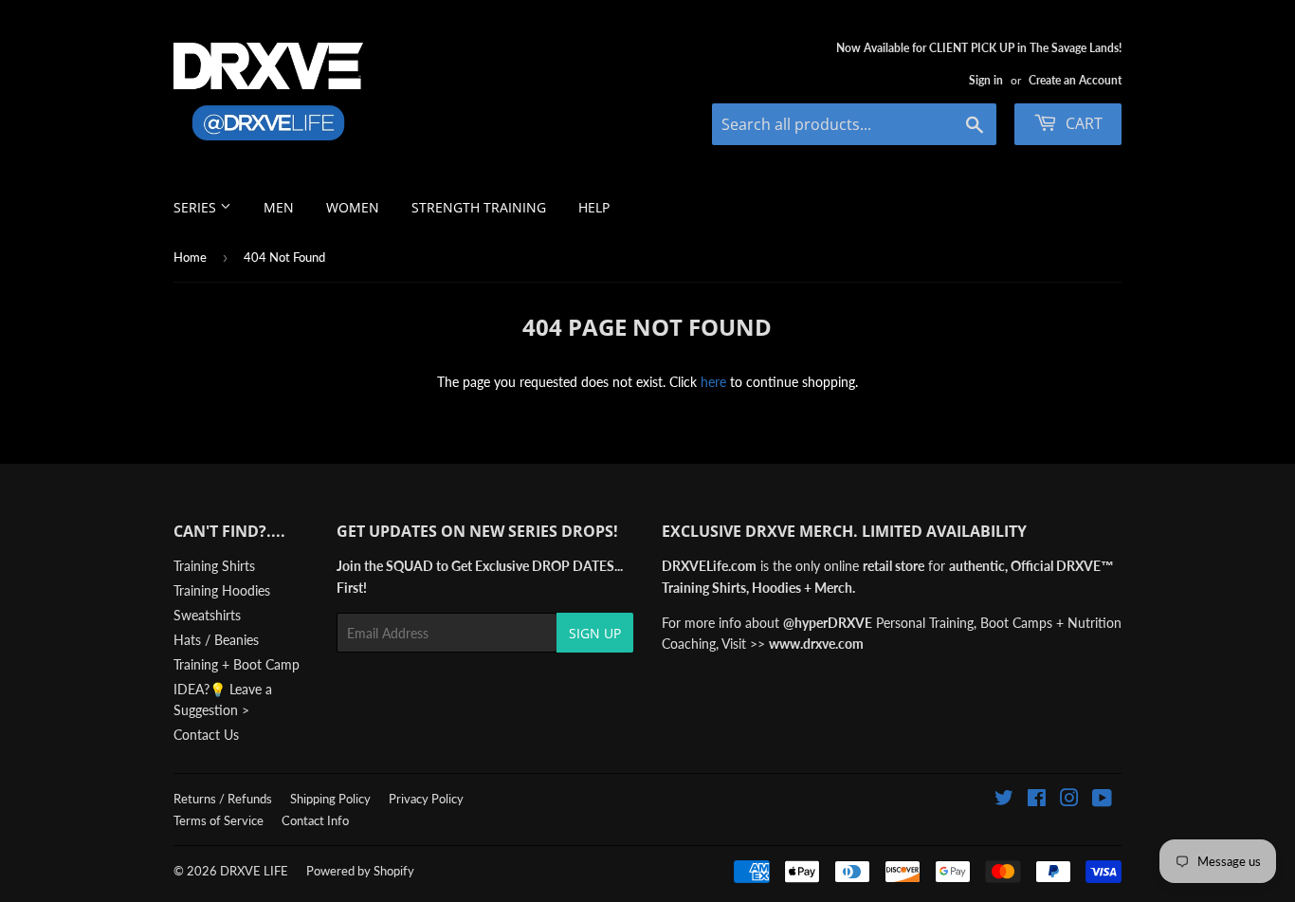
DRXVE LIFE (254, 870)
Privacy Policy (426, 798)
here (713, 382)
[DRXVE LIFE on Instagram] (1069, 800)
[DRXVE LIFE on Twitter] (1003, 800)
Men (279, 207)
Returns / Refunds (222, 798)
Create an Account (1075, 80)
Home (190, 257)
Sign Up (595, 633)
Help (594, 207)
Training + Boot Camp (236, 664)
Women (352, 207)
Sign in (986, 80)
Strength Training (478, 207)
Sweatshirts (207, 615)
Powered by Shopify (360, 870)
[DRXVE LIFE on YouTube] (1102, 800)
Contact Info (315, 820)
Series (196, 207)
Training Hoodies (221, 590)
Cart (1082, 123)
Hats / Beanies (216, 640)
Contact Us (206, 735)
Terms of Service (218, 820)
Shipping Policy (330, 798)
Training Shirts (214, 566)
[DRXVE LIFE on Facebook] (1037, 800)
